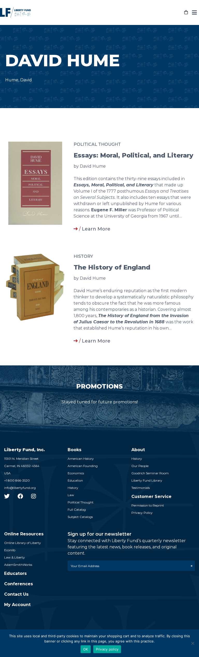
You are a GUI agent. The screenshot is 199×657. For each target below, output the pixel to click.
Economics (76, 473)
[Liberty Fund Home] (15, 12)
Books (74, 449)
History (83, 256)
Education (75, 480)
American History (81, 459)
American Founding (83, 466)
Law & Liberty (14, 557)
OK (85, 649)
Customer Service (151, 496)
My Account (17, 604)
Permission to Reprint (147, 505)
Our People (139, 466)
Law (71, 495)
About (138, 449)
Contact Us (16, 594)
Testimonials (140, 488)
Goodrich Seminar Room (150, 473)
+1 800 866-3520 (17, 480)
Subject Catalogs (80, 517)
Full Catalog (77, 509)
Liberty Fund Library (146, 480)
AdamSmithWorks (18, 565)
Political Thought (97, 144)
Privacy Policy (142, 513)
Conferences (18, 583)
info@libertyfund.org (20, 488)
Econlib (9, 550)
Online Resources (24, 533)
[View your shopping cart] (186, 12)
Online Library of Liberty (22, 543)
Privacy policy (107, 649)
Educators (15, 573)
